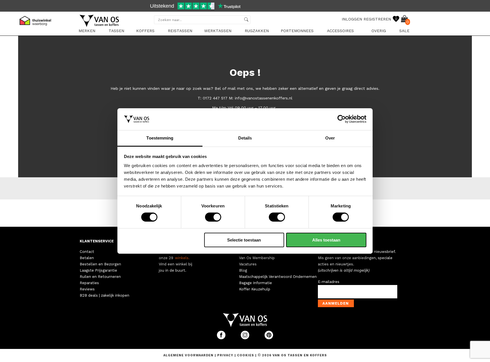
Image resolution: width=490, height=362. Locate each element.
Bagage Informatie (255, 283)
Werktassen (217, 30)
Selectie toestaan (244, 240)
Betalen (87, 258)
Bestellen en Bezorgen (100, 264)
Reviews (87, 289)
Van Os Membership (257, 258)
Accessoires (340, 30)
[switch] (213, 217)
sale (404, 30)
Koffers (145, 30)
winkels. (182, 258)
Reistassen (180, 30)
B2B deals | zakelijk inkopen (104, 295)
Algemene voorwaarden (189, 355)
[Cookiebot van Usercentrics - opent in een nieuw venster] (341, 119)
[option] (245, 6)
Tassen (116, 30)
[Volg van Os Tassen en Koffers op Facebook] (222, 338)
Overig (378, 30)
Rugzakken (257, 30)
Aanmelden (335, 303)
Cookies (245, 355)
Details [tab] (245, 138)
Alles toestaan (326, 240)
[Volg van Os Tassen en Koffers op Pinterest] (268, 338)
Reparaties (89, 283)
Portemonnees (297, 30)
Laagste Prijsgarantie (98, 270)
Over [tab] (330, 138)
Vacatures (248, 264)
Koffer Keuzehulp (254, 289)
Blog (243, 270)
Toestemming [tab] (159, 138)
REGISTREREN (377, 19)
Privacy (226, 355)
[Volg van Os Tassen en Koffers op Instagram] (245, 338)
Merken (87, 30)
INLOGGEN (352, 19)
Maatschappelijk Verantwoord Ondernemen (278, 276)
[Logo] (99, 26)
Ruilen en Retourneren (100, 276)
